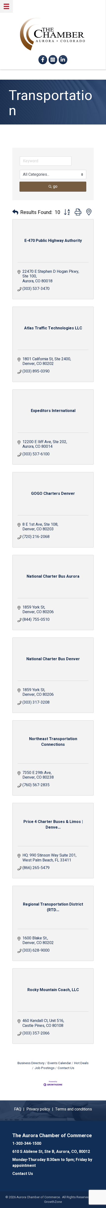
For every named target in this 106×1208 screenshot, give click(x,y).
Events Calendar (59, 1063)
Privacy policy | (40, 1109)
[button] (15, 212)
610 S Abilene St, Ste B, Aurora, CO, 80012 (51, 1152)
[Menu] (6, 6)
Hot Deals (81, 1063)
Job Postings (44, 1068)
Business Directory (31, 1063)
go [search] (55, 186)
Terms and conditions (73, 1109)
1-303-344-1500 (26, 1143)
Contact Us (66, 1068)
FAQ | (20, 1109)
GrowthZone (53, 1201)
